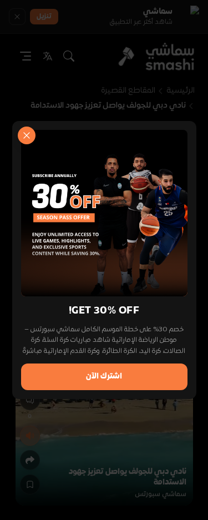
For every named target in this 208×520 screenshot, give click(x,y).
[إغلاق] (26, 135)
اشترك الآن (104, 376)
